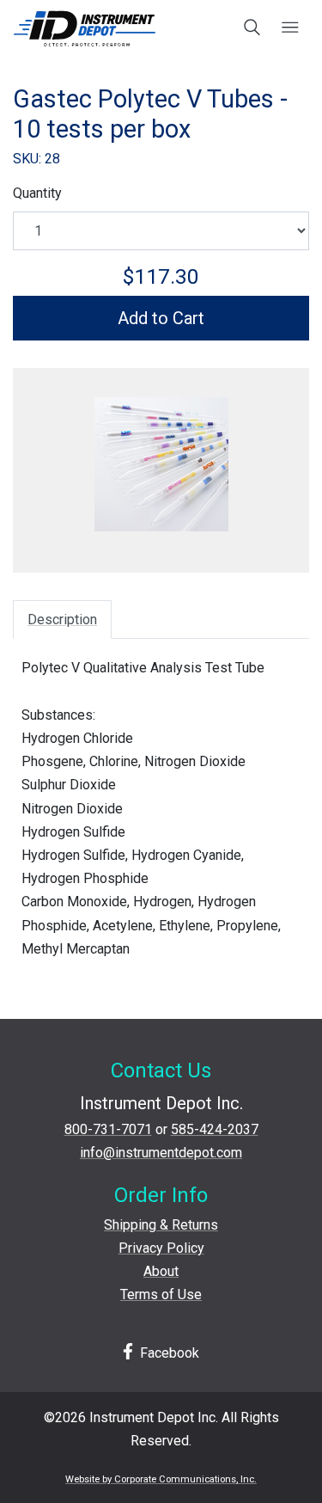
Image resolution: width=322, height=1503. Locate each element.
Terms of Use (161, 1294)
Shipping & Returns (161, 1225)
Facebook (168, 1353)
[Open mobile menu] (289, 28)
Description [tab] (62, 619)
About (161, 1271)
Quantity (37, 193)
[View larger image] (161, 464)
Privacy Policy (161, 1248)
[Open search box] (252, 28)
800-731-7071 (108, 1129)
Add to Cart (161, 318)
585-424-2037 (214, 1129)
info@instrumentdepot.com (161, 1152)
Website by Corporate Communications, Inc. (161, 1479)
